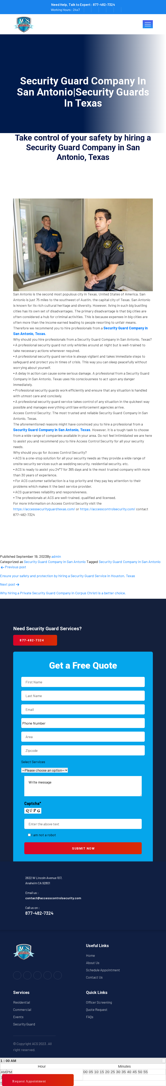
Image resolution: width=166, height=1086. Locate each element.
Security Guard (24, 1024)
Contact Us (94, 977)
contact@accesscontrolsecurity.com (53, 898)
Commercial (22, 1009)
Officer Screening (99, 1002)
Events (18, 1017)
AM (3, 1072)
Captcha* (32, 803)
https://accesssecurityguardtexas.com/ (44, 509)
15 (102, 1072)
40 (129, 1072)
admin (56, 556)
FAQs (89, 1017)
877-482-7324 (104, 4)
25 (113, 1072)
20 (107, 1072)
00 (85, 1072)
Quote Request (96, 1009)
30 (118, 1072)
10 (96, 1072)
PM (9, 1072)
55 (146, 1072)
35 (124, 1072)
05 (91, 1072)
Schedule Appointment (103, 970)
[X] (164, 1061)
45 (135, 1072)
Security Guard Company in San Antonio (55, 561)
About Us (92, 963)
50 (140, 1072)
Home (90, 955)
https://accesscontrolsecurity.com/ (107, 509)
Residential (21, 1002)
